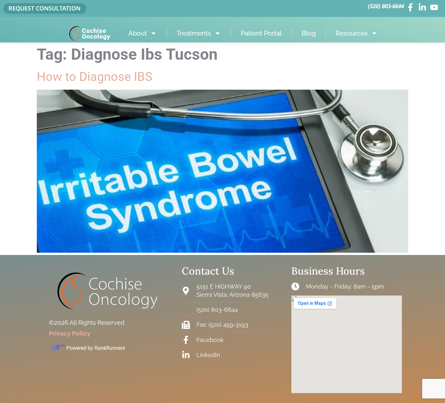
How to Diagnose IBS (94, 76)
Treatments (194, 33)
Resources (352, 33)
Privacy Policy (69, 333)
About (137, 33)
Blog (309, 33)
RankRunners (109, 348)
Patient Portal (261, 33)
